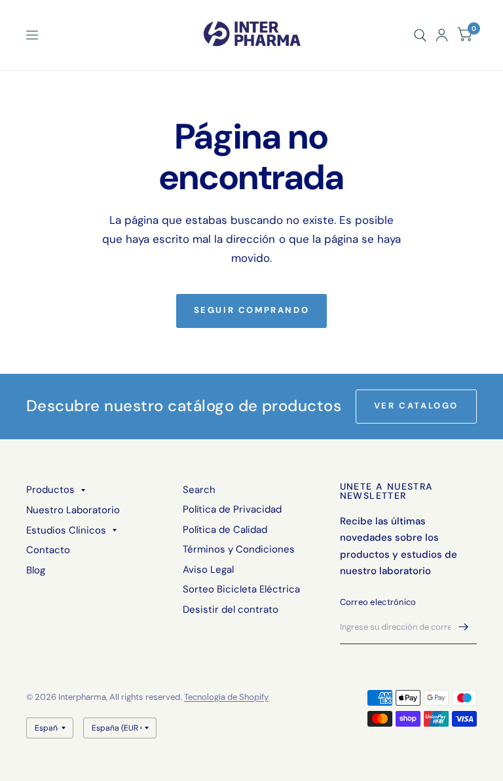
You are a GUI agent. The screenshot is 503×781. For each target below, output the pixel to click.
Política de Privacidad (232, 509)
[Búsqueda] (420, 35)
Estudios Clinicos (66, 530)
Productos (50, 489)
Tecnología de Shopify (226, 696)
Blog (35, 570)
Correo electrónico (378, 602)
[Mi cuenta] (442, 35)
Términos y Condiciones (239, 549)
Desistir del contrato (230, 609)
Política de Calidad (225, 529)
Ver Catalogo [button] (416, 405)
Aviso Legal (208, 569)
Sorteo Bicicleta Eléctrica (241, 589)
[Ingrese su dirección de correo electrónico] (464, 627)
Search (199, 489)
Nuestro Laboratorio (73, 510)
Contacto (48, 549)
